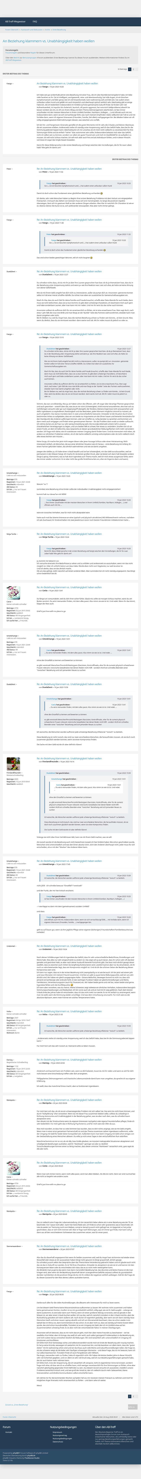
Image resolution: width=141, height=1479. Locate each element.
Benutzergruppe (29, 57)
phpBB (15, 1453)
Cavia (49, 650)
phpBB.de (31, 1455)
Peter (49, 234)
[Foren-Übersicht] (14, 9)
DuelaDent (51, 349)
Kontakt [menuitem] (9, 1432)
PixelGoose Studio (32, 1458)
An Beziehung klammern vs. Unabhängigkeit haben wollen (48, 40)
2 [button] (133, 69)
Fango (49, 183)
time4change (52, 699)
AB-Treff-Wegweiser (13, 60)
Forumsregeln (11, 52)
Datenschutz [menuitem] (58, 1441)
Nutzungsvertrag (60, 1435)
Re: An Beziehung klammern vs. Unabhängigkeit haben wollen (69, 168)
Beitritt (16, 57)
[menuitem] (14, 21)
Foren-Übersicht (9, 1417)
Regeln (33, 52)
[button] (136, 69)
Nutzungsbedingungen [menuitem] (62, 1438)
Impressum (57, 1432)
